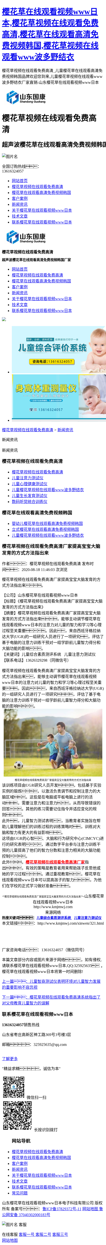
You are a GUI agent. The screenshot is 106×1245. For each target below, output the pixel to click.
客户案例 (20, 198)
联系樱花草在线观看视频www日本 (42, 222)
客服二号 (43, 1234)
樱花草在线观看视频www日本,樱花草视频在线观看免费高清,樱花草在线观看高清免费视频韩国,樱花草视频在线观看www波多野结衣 (50, 34)
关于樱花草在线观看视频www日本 (42, 210)
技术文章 (20, 216)
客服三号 (60, 1234)
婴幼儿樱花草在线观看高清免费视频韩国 (47, 523)
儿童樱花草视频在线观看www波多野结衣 (48, 490)
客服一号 (27, 1234)
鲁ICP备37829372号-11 (61, 1209)
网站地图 (90, 1209)
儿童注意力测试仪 (27, 478)
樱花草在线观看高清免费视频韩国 (41, 192)
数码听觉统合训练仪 (29, 502)
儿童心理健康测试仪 (29, 484)
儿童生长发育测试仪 (29, 496)
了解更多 (10, 1059)
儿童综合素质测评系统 (54, 918)
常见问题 (20, 1193)
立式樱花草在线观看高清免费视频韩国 (45, 529)
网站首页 (20, 181)
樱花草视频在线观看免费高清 (37, 187)
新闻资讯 (20, 204)
